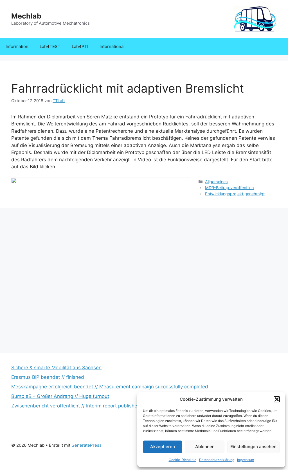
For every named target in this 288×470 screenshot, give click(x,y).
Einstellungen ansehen (253, 446)
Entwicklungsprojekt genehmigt (235, 193)
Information (17, 46)
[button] (277, 399)
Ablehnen (205, 446)
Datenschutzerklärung (216, 460)
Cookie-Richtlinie (182, 460)
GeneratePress (86, 445)
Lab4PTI (80, 46)
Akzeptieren (162, 446)
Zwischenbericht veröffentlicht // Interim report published (75, 406)
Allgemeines (216, 181)
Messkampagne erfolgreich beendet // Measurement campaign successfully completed (109, 386)
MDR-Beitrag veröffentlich (229, 187)
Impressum (245, 460)
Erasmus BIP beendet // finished (47, 377)
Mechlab (26, 16)
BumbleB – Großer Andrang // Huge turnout (60, 396)
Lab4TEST (50, 46)
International (112, 46)
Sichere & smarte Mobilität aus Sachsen (56, 367)
